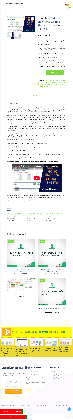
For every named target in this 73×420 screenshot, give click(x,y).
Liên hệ (22, 405)
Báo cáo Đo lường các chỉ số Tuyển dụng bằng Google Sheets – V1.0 (15, 215)
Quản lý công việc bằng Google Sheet (35, 382)
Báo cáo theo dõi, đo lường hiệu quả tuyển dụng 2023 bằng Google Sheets (54, 215)
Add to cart (54, 72)
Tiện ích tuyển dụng (43, 82)
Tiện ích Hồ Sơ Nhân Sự (32, 375)
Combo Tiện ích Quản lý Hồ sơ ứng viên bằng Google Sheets (34, 215)
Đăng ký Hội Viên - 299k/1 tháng (11, 411)
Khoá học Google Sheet (57, 378)
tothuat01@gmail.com (40, 405)
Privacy (29, 405)
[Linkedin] (66, 405)
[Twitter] (60, 405)
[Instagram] (63, 405)
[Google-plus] (56, 405)
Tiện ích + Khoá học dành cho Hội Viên (13, 417)
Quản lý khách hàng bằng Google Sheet (36, 378)
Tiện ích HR (61, 80)
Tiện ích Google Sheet (51, 80)
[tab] (36, 96)
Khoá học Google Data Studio (58, 375)
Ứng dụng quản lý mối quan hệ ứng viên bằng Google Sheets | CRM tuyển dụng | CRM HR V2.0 (7, 351)
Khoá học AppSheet (56, 372)
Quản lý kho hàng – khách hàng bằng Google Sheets (64, 349)
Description (36, 96)
